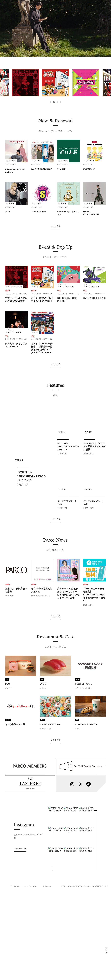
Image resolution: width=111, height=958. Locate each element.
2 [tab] (53, 102)
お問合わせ (47, 886)
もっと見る (55, 226)
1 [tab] (50, 102)
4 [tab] (60, 102)
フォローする (20, 848)
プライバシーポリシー (31, 886)
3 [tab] (57, 102)
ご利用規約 (15, 886)
